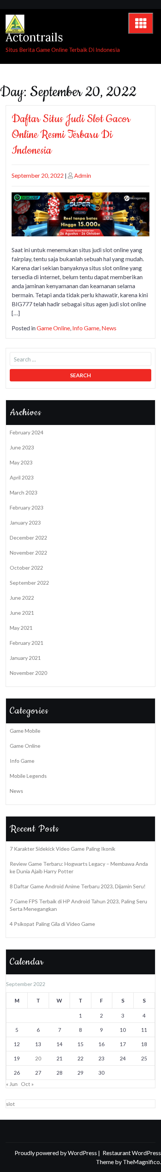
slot (10, 1104)
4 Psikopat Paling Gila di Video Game (52, 924)
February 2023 (26, 507)
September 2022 (29, 582)
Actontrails (34, 37)
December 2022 (28, 537)
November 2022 (28, 552)
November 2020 (28, 673)
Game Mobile (25, 730)
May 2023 (21, 462)
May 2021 (21, 628)
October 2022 (26, 567)
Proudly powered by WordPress (56, 1152)
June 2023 (22, 447)
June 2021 (22, 612)
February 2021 (26, 643)
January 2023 (25, 522)
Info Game (85, 327)
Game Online (53, 327)
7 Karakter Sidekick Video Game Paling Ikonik (62, 848)
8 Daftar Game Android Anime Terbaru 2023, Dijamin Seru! (78, 886)
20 (38, 1058)
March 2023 (23, 492)
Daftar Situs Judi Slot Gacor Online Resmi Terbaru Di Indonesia (71, 135)
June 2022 (22, 597)
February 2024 (26, 432)
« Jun (12, 1084)
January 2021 (25, 658)
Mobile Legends (28, 776)
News (108, 327)
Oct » (27, 1084)
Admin (82, 175)
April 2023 (22, 477)
